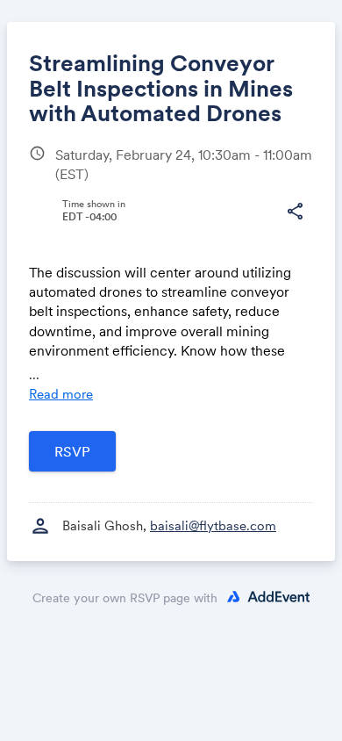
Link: (60, 241)
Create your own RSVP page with (124, 598)
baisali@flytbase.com (213, 525)
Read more (61, 393)
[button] (294, 211)
